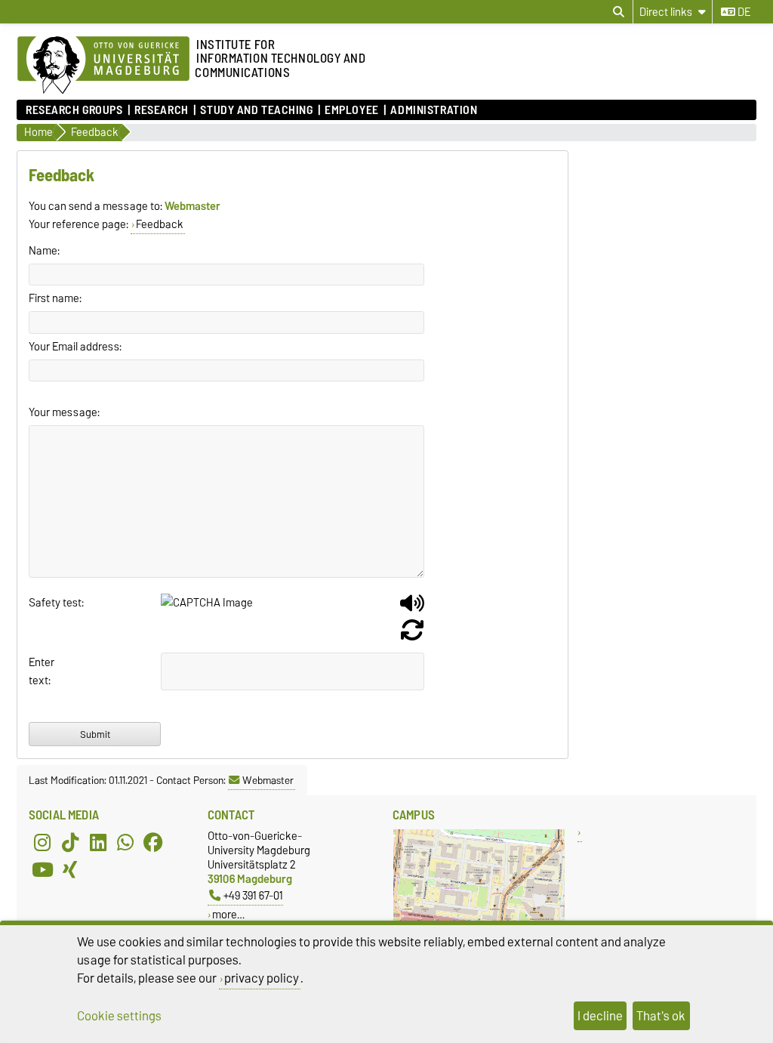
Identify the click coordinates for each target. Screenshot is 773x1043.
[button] (412, 609)
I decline (600, 1015)
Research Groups (74, 110)
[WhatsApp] (125, 842)
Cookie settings (119, 1015)
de (742, 12)
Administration (433, 110)
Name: (44, 251)
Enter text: (41, 671)
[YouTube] (42, 869)
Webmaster (268, 780)
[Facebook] (153, 842)
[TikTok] (70, 842)
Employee (351, 110)
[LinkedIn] (98, 842)
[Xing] (70, 869)
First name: (55, 298)
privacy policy (261, 978)
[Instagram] (42, 842)
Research (161, 110)
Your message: (64, 412)
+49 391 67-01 (253, 895)
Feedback (159, 224)
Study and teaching (256, 110)
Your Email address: (75, 347)
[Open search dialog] (618, 12)
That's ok (660, 1015)
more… (228, 914)
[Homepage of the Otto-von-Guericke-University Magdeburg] (103, 65)
